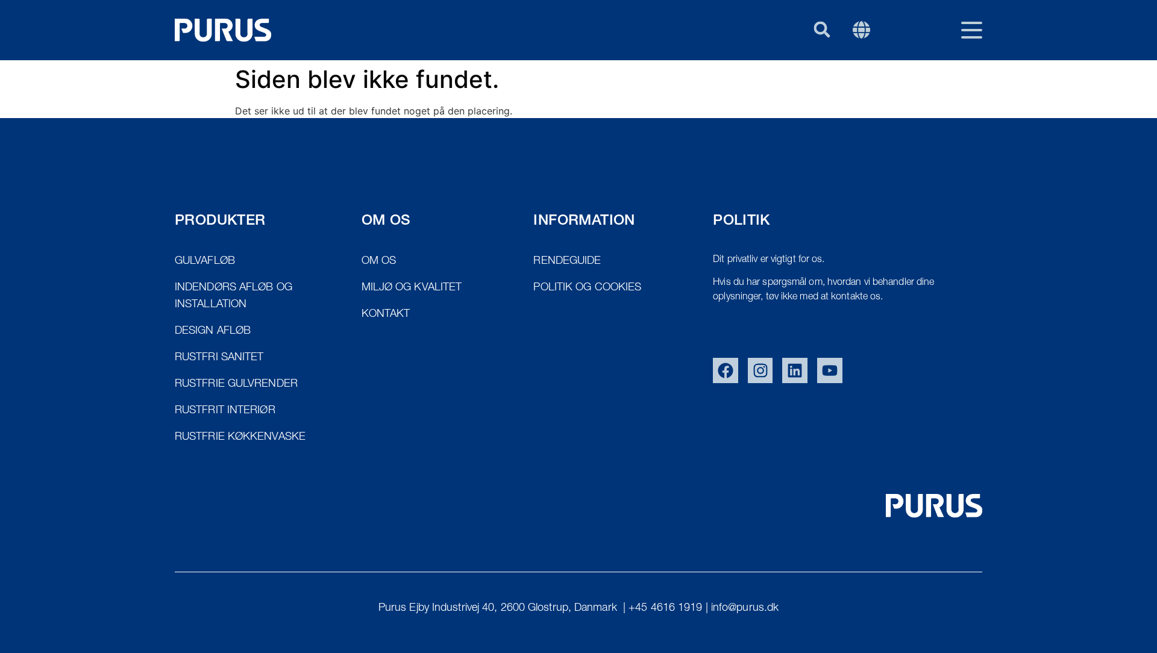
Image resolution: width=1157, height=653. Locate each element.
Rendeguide (774, 88)
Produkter (685, 88)
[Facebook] (725, 370)
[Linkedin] (794, 370)
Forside (608, 88)
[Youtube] (829, 370)
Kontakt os (865, 88)
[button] (822, 29)
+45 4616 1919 (665, 608)
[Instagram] (760, 370)
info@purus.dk (745, 608)
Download (952, 88)
